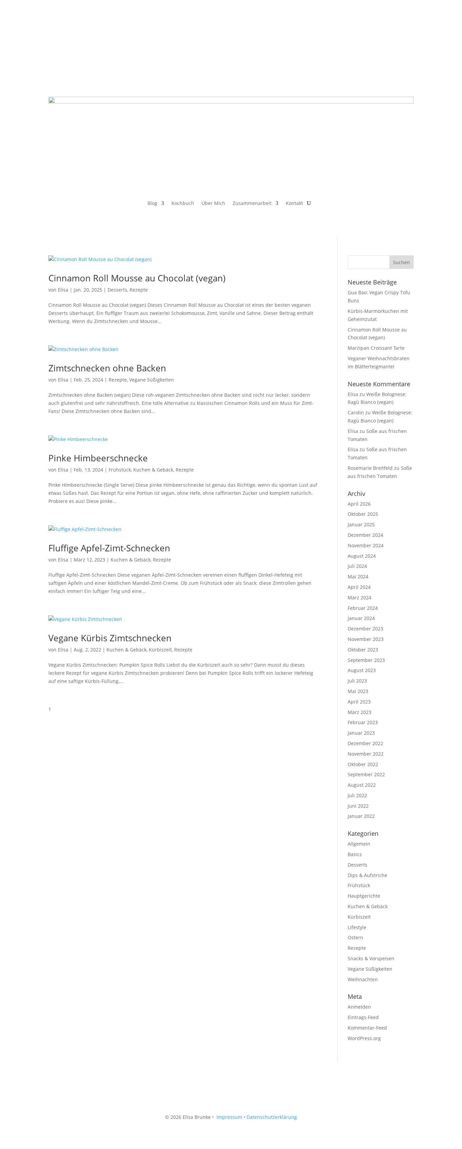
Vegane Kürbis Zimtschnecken (109, 638)
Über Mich (213, 203)
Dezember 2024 (365, 535)
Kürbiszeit (160, 649)
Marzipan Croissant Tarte (376, 348)
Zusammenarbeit (252, 203)
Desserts (117, 289)
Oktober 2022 (363, 764)
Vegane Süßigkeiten (151, 379)
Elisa (63, 289)
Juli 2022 (357, 795)
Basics (355, 854)
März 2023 (359, 712)
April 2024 (359, 587)
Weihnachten (363, 979)
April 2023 (359, 701)
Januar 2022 (361, 816)
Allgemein (359, 844)
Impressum (229, 1117)
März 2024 (359, 597)
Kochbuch (182, 203)
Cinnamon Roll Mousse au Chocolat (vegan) (137, 278)
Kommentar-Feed (367, 1028)
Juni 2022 (358, 806)
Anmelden (359, 1007)
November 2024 (366, 545)
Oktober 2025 (363, 514)
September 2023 (366, 660)
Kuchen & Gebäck (153, 469)
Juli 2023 (357, 680)
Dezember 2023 (365, 628)
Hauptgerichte (364, 896)
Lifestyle (357, 927)
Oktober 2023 (363, 649)
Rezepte (139, 289)
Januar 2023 (361, 733)
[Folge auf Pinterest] (80, 33)
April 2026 (359, 504)
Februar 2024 (363, 608)
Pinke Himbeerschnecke (98, 458)
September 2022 (366, 774)
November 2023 (366, 639)
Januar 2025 (361, 524)
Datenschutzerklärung (272, 1117)
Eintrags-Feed (363, 1017)
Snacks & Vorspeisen (371, 958)
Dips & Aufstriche (367, 875)
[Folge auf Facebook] (53, 33)
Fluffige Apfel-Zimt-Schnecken (109, 548)
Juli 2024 (357, 566)
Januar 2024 (361, 618)
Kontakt (294, 203)
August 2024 (362, 556)
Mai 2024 (358, 576)
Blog (152, 203)
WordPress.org (364, 1038)
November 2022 (366, 754)
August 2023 (362, 670)
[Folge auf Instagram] (67, 33)
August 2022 (362, 785)
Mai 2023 (358, 691)
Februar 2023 (363, 722)
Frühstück (120, 469)
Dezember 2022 (365, 743)
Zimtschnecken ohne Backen (107, 368)
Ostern (355, 937)
